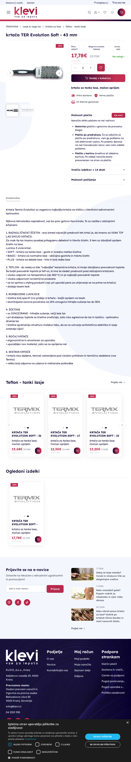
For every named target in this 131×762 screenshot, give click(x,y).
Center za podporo (113, 675)
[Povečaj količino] (90, 68)
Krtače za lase (53, 26)
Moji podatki (81, 658)
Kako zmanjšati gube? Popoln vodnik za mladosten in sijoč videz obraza (109, 595)
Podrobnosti (30, 739)
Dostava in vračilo (14, 3)
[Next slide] (59, 73)
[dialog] (65, 740)
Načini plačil (109, 663)
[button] (97, 12)
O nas (50, 658)
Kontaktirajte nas (57, 670)
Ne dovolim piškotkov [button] (103, 744)
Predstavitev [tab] (13, 198)
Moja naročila (82, 664)
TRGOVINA (12, 26)
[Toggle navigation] (8, 12)
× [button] (127, 722)
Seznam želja (82, 670)
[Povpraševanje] (112, 12)
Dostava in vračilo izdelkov (113, 669)
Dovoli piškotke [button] (102, 736)
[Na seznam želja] (101, 67)
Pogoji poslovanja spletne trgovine (113, 681)
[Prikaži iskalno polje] (89, 12)
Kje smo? (118, 115)
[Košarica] (121, 12)
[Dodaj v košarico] (38, 451)
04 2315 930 (119, 3)
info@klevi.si (102, 3)
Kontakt (31, 3)
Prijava (55, 589)
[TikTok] (27, 602)
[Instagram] (9, 602)
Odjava (78, 676)
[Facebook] (18, 602)
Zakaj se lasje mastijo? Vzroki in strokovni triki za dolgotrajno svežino (110, 576)
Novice (51, 664)
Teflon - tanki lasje (76, 26)
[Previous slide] (10, 73)
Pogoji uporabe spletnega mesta (113, 687)
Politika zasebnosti (113, 692)
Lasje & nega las (32, 26)
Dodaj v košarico (100, 78)
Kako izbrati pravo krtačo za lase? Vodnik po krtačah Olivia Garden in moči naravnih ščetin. (110, 616)
